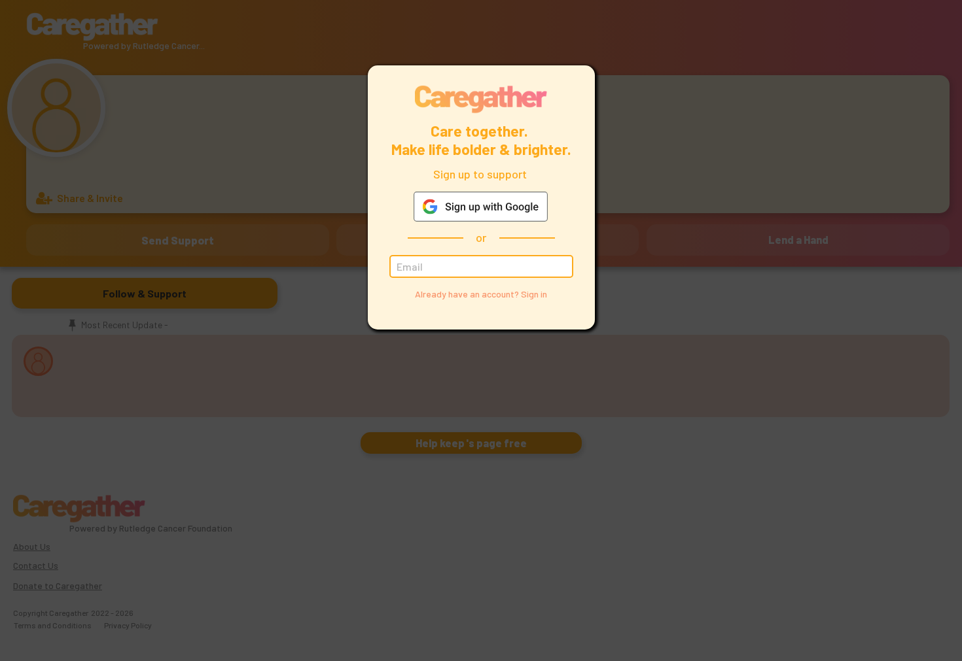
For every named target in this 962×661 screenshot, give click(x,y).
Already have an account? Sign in (481, 293)
